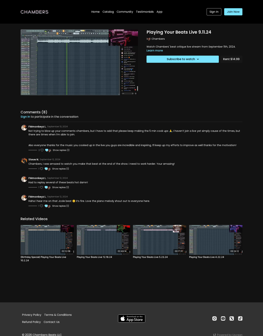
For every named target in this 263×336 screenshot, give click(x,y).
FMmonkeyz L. (37, 126)
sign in (25, 117)
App (159, 12)
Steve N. (33, 159)
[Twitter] (232, 318)
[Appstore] (131, 319)
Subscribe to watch (181, 59)
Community (125, 12)
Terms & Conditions (58, 315)
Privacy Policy (31, 315)
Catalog (108, 12)
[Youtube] (223, 318)
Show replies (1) (61, 150)
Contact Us (52, 322)
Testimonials (145, 12)
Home (95, 12)
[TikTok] (240, 318)
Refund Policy (31, 322)
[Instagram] (214, 318)
